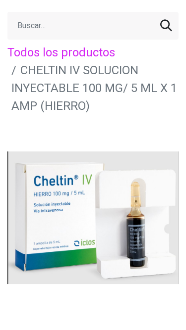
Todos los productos (61, 52)
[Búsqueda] (166, 26)
